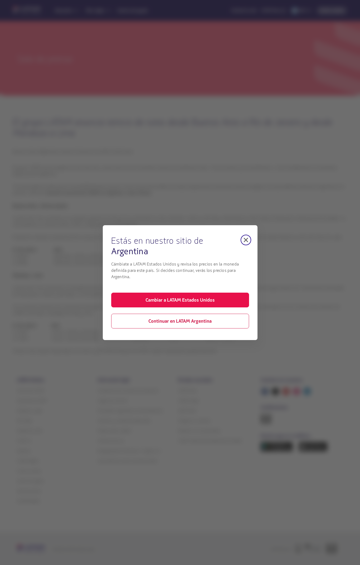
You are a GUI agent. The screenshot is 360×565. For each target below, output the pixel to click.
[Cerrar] (246, 240)
